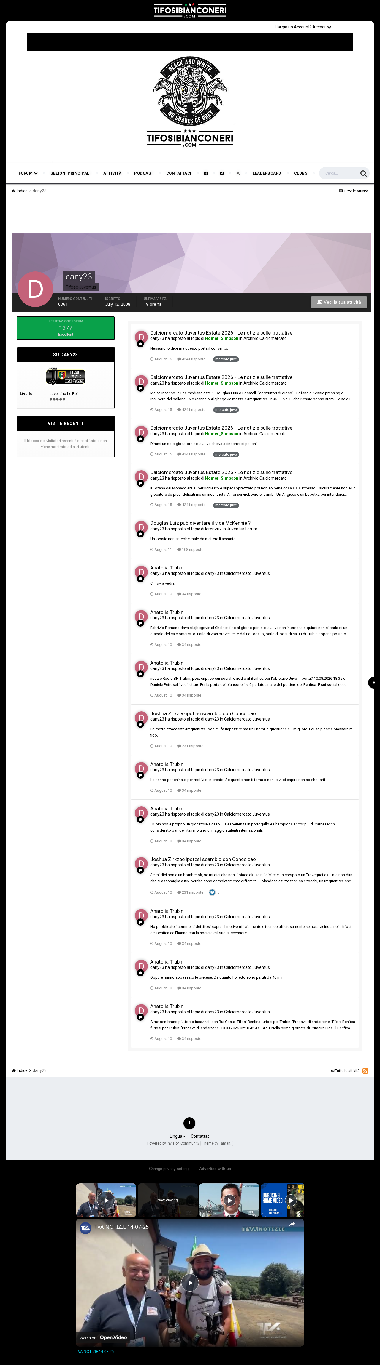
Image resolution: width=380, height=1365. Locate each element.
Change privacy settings (170, 1168)
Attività (112, 173)
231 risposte (192, 746)
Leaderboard (267, 173)
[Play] (229, 1200)
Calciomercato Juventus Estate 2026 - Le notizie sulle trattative (221, 333)
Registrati (354, 26)
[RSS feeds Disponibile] (365, 1071)
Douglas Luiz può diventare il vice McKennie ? (200, 523)
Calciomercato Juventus (247, 573)
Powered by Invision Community (173, 1143)
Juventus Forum (242, 529)
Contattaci (178, 173)
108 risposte (192, 549)
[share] (292, 1224)
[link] (85, 1228)
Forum (26, 173)
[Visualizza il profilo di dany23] (141, 337)
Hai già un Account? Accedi (301, 27)
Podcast (143, 173)
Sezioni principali (70, 173)
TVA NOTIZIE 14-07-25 (121, 1226)
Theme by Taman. (216, 1143)
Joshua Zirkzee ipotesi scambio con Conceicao (203, 713)
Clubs (301, 173)
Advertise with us (215, 1168)
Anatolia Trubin (166, 568)
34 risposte (191, 594)
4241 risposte (193, 359)
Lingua (176, 1136)
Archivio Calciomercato (265, 338)
